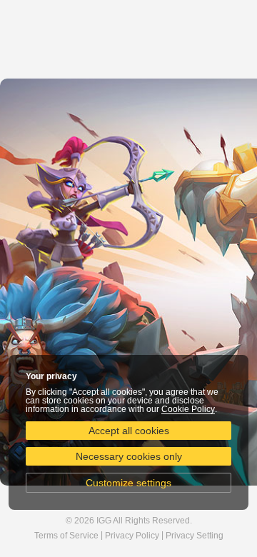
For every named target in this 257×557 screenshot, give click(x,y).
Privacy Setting (194, 536)
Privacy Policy (132, 536)
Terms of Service (66, 536)
